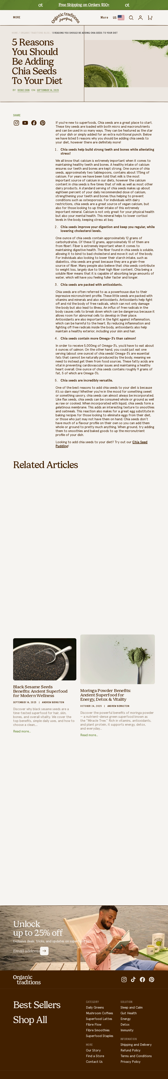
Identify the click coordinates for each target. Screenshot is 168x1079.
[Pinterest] (42, 123)
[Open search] (131, 18)
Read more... (22, 731)
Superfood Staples (99, 1036)
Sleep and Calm (132, 1007)
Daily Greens (95, 1007)
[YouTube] (25, 123)
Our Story (93, 1050)
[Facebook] (34, 123)
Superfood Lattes (99, 1019)
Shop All (30, 1019)
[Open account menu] (140, 18)
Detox (125, 1024)
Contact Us (94, 1061)
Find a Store (95, 1056)
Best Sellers (37, 1005)
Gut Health (129, 1013)
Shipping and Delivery (136, 1044)
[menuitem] (17, 18)
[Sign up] (44, 951)
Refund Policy (130, 1050)
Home (15, 33)
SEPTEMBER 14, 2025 (48, 90)
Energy (126, 1019)
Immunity (127, 1030)
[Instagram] (16, 123)
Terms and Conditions (136, 1056)
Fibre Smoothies (98, 1030)
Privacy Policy (130, 1061)
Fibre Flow (93, 1024)
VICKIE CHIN (24, 90)
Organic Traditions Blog (35, 33)
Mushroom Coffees (99, 1013)
